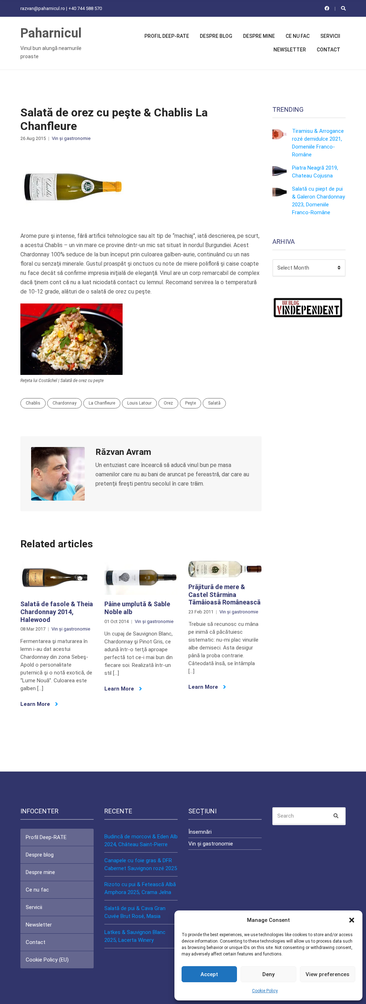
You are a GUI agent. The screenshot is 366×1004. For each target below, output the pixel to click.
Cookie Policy (265, 990)
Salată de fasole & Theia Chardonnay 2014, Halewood (56, 611)
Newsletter (289, 49)
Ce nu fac (298, 36)
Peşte (190, 403)
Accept (209, 974)
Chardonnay (64, 403)
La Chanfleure (102, 403)
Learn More (35, 704)
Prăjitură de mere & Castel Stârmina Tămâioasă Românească (224, 594)
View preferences (327, 974)
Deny (268, 974)
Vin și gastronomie (71, 138)
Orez (168, 403)
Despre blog (216, 36)
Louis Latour (139, 403)
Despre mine (259, 36)
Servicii (330, 36)
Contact (328, 49)
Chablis (33, 403)
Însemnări (200, 832)
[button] (351, 920)
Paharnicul (50, 33)
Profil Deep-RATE (166, 36)
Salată (214, 403)
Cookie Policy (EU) (47, 960)
